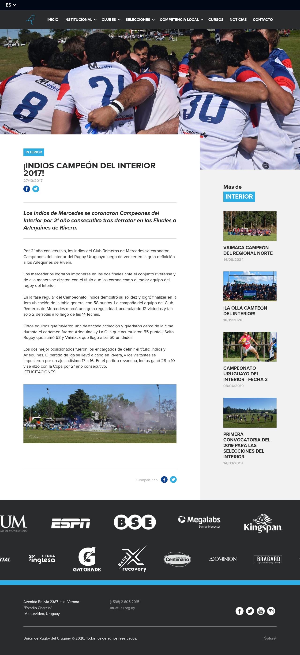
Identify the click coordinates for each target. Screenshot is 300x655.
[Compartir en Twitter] (35, 189)
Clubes (109, 19)
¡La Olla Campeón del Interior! (245, 311)
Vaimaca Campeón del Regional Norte (248, 250)
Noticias (238, 19)
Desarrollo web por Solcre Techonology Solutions (270, 638)
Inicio (52, 19)
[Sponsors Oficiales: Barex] (75, 558)
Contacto (263, 19)
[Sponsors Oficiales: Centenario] (120, 559)
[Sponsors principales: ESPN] (27, 523)
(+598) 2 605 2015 (124, 601)
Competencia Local (179, 19)
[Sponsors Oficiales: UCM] (256, 559)
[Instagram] (271, 612)
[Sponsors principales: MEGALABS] (155, 523)
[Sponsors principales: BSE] (91, 523)
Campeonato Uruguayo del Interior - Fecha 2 (245, 374)
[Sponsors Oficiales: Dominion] (165, 559)
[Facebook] (239, 612)
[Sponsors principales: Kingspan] (220, 523)
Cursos (216, 19)
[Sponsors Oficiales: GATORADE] (30, 559)
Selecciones (138, 19)
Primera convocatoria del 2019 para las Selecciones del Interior (246, 446)
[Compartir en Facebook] (26, 189)
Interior (34, 152)
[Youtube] (260, 612)
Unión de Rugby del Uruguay (30, 20)
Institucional (78, 19)
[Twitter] (250, 612)
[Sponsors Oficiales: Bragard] (210, 559)
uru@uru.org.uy (122, 608)
